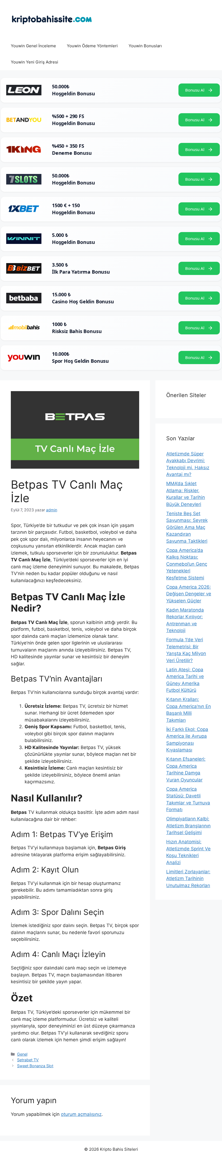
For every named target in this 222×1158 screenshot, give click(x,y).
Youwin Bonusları (145, 45)
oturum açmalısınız (81, 1114)
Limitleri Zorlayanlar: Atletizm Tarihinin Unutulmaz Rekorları (188, 878)
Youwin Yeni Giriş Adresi (34, 62)
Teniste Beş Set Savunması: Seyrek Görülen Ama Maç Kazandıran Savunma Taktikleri (187, 527)
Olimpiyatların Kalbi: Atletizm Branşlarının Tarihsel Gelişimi (188, 825)
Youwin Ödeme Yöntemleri (92, 45)
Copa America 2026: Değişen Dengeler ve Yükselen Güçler (188, 593)
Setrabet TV (28, 1060)
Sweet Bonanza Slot (35, 1065)
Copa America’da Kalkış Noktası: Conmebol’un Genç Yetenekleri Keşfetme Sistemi (186, 564)
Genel (22, 1054)
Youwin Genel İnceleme (33, 45)
